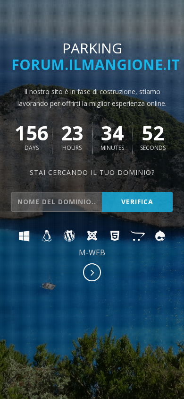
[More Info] (92, 273)
